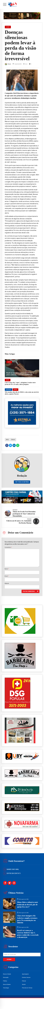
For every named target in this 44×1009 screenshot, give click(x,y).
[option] (22, 80)
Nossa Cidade (7, 974)
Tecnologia (6, 988)
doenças (13, 439)
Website (7, 583)
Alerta (7, 439)
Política (5, 981)
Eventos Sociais (26, 977)
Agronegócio (25, 974)
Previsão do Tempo (27, 988)
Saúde (9, 362)
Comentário (8, 547)
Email (6, 576)
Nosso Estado (7, 984)
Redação (9, 64)
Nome (7, 569)
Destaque (8, 389)
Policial (24, 981)
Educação (5, 977)
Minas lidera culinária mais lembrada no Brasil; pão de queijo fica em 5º (27, 904)
